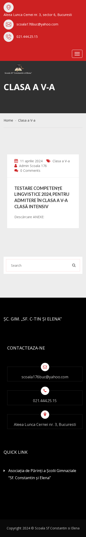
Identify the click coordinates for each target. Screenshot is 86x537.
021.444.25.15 (27, 36)
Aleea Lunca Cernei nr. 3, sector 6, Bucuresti (38, 14)
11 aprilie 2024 (31, 161)
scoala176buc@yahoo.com (37, 24)
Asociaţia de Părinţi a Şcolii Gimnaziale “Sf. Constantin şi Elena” (42, 474)
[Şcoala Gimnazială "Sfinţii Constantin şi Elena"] (27, 68)
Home (9, 120)
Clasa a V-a (26, 120)
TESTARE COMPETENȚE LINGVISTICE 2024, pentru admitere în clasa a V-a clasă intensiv (41, 197)
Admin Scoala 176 (32, 165)
